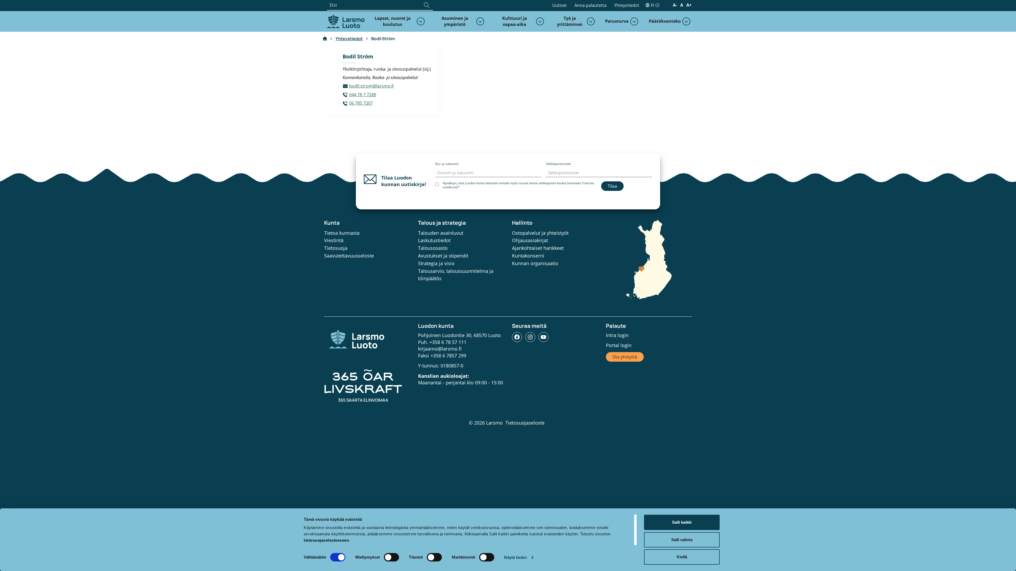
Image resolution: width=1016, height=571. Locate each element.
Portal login (619, 345)
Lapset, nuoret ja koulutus (393, 21)
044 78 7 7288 (362, 95)
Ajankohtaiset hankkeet (538, 248)
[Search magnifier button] (426, 5)
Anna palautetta (590, 5)
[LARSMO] (345, 21)
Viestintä (333, 240)
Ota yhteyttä (625, 357)
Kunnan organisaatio (535, 263)
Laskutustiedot (434, 240)
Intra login (617, 335)
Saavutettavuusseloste (349, 255)
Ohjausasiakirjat (530, 240)
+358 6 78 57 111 (447, 342)
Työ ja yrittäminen (570, 21)
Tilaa (612, 186)
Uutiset (559, 5)
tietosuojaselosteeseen (326, 540)
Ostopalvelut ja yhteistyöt (540, 233)
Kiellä (682, 557)
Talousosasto (433, 248)
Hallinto (522, 222)
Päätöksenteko (665, 21)
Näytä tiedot (515, 557)
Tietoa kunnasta (342, 233)
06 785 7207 (361, 103)
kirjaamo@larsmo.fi (440, 349)
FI (652, 5)
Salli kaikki (682, 522)
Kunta (332, 222)
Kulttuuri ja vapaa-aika (514, 21)
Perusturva (617, 21)
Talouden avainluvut (440, 233)
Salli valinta (681, 539)
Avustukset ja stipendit (443, 255)
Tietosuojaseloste (525, 423)
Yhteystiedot (626, 5)
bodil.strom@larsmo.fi (371, 86)
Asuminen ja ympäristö (455, 21)
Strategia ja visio (436, 263)
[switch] (391, 557)
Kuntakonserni (528, 255)
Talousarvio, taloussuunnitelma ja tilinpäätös (455, 275)
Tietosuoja (335, 248)
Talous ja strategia (442, 222)
